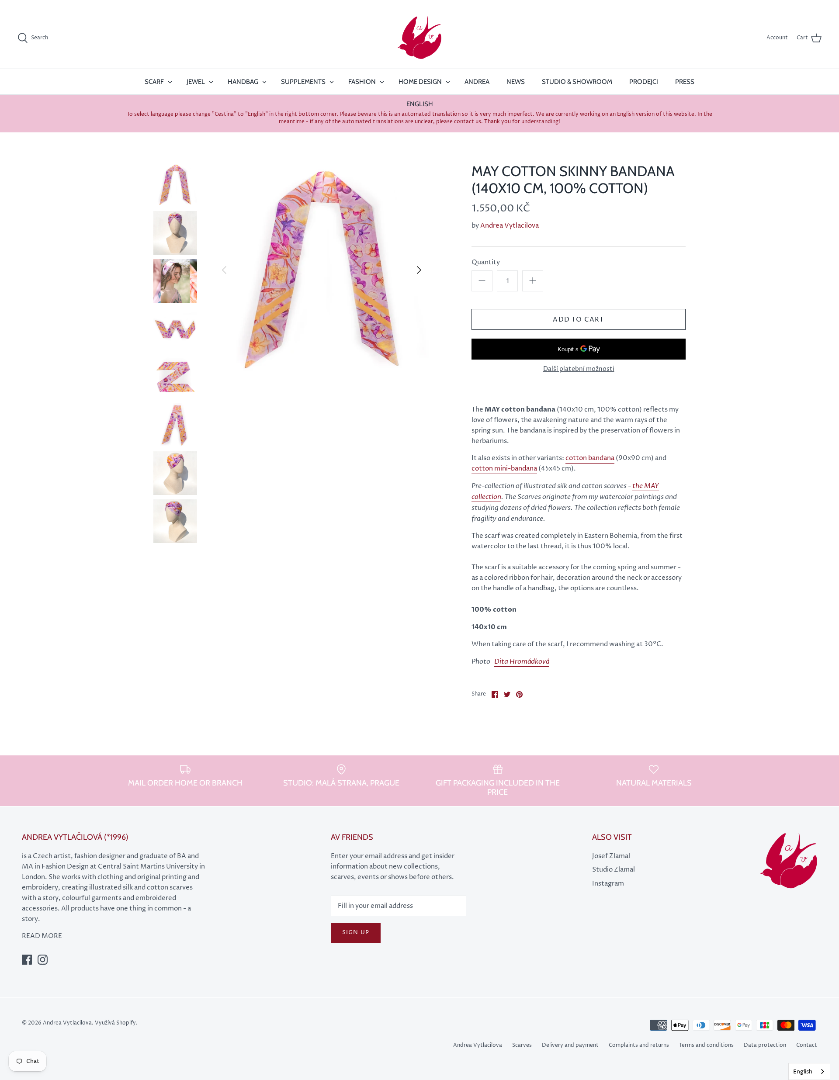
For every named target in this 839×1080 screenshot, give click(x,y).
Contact (806, 1045)
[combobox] (809, 1071)
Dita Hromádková (521, 661)
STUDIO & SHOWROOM (577, 82)
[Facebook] (27, 960)
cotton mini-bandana (504, 468)
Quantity (486, 262)
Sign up (355, 932)
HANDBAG (243, 82)
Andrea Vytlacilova (509, 225)
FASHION (362, 82)
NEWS (515, 82)
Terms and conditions (706, 1045)
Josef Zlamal (611, 856)
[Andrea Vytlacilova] (419, 38)
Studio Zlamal (613, 869)
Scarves (522, 1045)
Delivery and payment (570, 1045)
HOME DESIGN (420, 82)
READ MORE (42, 936)
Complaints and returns (639, 1045)
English (802, 1072)
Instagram (608, 883)
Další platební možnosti (578, 369)
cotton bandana (589, 458)
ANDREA (477, 82)
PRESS (684, 82)
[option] (322, 270)
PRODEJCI (643, 82)
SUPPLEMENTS (303, 82)
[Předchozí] (224, 270)
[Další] (419, 270)
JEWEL (196, 82)
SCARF (154, 82)
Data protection (765, 1045)
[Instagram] (43, 960)
